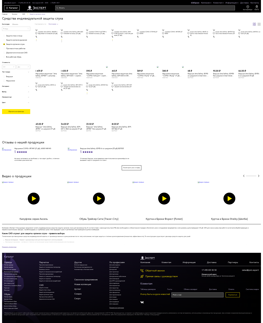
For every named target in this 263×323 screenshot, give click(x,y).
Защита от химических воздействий (49, 281)
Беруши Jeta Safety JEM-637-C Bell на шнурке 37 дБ (71, 128)
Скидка (77, 293)
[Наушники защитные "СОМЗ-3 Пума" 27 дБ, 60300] (148, 48)
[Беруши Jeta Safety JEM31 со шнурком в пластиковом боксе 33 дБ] (198, 48)
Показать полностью (9, 247)
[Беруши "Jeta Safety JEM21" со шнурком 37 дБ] (46, 101)
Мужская (6, 288)
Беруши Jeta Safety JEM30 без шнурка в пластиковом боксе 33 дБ (223, 75)
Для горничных (114, 272)
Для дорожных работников (117, 276)
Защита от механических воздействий (50, 272)
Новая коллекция (82, 284)
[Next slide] (258, 176)
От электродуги (8, 281)
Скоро (77, 298)
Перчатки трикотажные (46, 265)
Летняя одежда (8, 265)
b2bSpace (195, 2)
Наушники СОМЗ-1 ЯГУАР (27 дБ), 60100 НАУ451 (32, 148)
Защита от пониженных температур (49, 267)
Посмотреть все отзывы (131, 168)
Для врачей (113, 269)
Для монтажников (114, 290)
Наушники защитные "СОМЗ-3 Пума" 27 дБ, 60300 (146, 75)
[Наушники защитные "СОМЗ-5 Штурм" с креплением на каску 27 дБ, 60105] (97, 48)
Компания (205, 3)
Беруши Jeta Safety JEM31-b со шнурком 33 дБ (249, 75)
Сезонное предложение (86, 279)
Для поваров (113, 299)
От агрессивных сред (10, 278)
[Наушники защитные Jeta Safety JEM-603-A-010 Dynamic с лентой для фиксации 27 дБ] (122, 48)
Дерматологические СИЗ (46, 299)
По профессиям (117, 262)
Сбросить (15, 24)
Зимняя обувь (8, 299)
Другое (78, 262)
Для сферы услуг (9, 283)
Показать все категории (116, 307)
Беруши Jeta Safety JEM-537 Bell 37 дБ (122, 128)
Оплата (231, 289)
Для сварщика (113, 304)
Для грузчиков (113, 274)
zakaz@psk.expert (10, 3)
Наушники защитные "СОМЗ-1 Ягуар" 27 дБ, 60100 (171, 75)
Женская (6, 290)
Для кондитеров (114, 283)
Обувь (7, 294)
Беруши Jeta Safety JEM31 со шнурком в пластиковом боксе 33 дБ (198, 75)
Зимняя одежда (8, 267)
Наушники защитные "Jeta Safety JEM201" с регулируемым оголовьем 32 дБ (46, 75)
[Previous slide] (243, 176)
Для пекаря (113, 297)
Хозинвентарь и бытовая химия (83, 269)
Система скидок (252, 289)
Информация (231, 3)
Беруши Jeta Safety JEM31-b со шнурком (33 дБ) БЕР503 (102, 148)
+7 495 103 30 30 (209, 270)
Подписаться (232, 295)
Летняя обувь (8, 297)
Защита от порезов (45, 278)
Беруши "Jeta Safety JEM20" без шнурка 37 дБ (96, 128)
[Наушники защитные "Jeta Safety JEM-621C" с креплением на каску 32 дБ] (71, 48)
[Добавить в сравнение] (36, 36)
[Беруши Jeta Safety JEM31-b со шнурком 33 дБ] (249, 48)
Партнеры (233, 262)
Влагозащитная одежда (11, 272)
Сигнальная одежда (10, 269)
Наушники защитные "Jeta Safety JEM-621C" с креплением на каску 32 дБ (71, 75)
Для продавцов (114, 301)
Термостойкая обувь (10, 304)
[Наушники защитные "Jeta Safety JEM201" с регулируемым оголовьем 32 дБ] (46, 48)
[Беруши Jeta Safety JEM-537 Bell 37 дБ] (122, 101)
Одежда (8, 262)
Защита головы (43, 288)
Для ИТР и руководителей (117, 281)
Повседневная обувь (10, 301)
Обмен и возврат (190, 289)
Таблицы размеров (148, 289)
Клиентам (217, 3)
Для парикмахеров (115, 295)
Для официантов (114, 292)
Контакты (254, 3)
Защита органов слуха (46, 294)
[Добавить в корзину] (36, 30)
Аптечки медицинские (80, 265)
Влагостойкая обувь (10, 306)
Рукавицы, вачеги (44, 269)
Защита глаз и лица (45, 290)
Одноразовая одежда (10, 274)
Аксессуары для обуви (11, 308)
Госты (169, 289)
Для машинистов (114, 285)
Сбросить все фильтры (16, 111)
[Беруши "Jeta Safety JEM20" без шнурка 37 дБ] (97, 101)
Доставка (244, 3)
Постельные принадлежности (83, 267)
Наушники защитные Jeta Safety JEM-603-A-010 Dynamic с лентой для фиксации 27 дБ (122, 75)
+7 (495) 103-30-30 (24, 3)
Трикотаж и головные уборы (12, 285)
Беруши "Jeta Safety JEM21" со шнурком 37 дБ (45, 128)
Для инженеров (114, 278)
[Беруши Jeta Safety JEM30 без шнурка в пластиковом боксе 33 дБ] (224, 48)
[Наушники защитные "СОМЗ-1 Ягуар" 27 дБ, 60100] (173, 48)
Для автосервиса (114, 265)
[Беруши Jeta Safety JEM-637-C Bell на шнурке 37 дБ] (71, 101)
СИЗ (41, 285)
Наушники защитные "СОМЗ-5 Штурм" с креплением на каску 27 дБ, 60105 (96, 75)
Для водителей (113, 267)
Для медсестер (114, 288)
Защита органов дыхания (46, 292)
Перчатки (44, 262)
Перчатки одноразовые (46, 274)
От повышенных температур (12, 276)
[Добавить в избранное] (36, 33)
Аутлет (77, 289)
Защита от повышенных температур (49, 276)
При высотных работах (46, 297)
